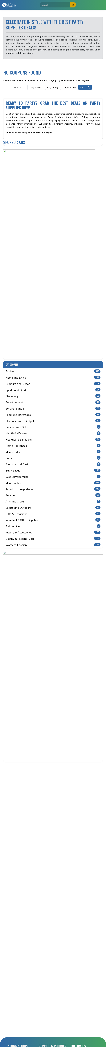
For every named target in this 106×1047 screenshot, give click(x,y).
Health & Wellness (52, 433)
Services (52, 495)
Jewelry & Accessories (52, 532)
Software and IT (52, 408)
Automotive (52, 526)
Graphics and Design (52, 464)
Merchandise (52, 452)
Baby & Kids (52, 470)
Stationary (52, 396)
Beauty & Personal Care (52, 538)
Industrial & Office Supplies (52, 520)
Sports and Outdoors (52, 507)
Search (84, 87)
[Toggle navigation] (101, 5)
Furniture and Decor (52, 384)
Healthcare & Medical (52, 439)
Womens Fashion (52, 545)
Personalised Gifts (52, 427)
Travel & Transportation (52, 489)
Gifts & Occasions (52, 514)
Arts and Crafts (52, 501)
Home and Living (52, 377)
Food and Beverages (52, 414)
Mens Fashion (52, 483)
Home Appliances (52, 445)
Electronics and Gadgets (52, 421)
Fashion (52, 371)
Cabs (52, 458)
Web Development (52, 476)
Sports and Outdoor (52, 390)
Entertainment (52, 402)
